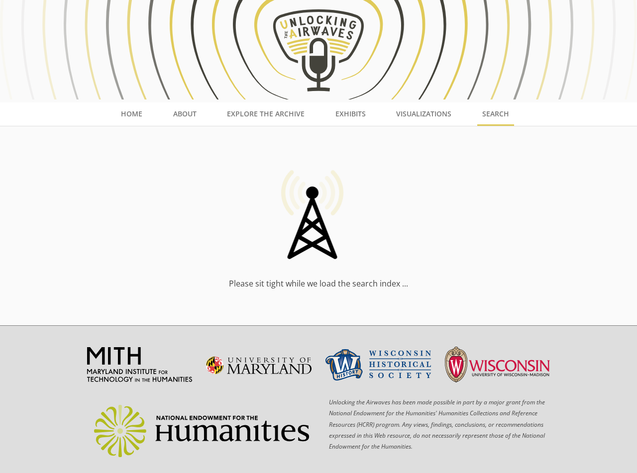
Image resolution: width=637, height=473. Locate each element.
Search (495, 113)
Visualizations (423, 113)
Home (131, 113)
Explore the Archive (266, 113)
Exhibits (350, 113)
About (185, 113)
